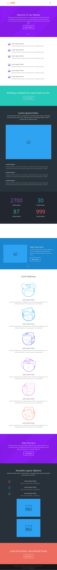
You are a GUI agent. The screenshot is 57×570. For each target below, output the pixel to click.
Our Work (28, 453)
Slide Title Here (37, 247)
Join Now (28, 556)
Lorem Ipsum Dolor (28, 324)
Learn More (28, 27)
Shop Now (35, 259)
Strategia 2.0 (31, 568)
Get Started (28, 98)
